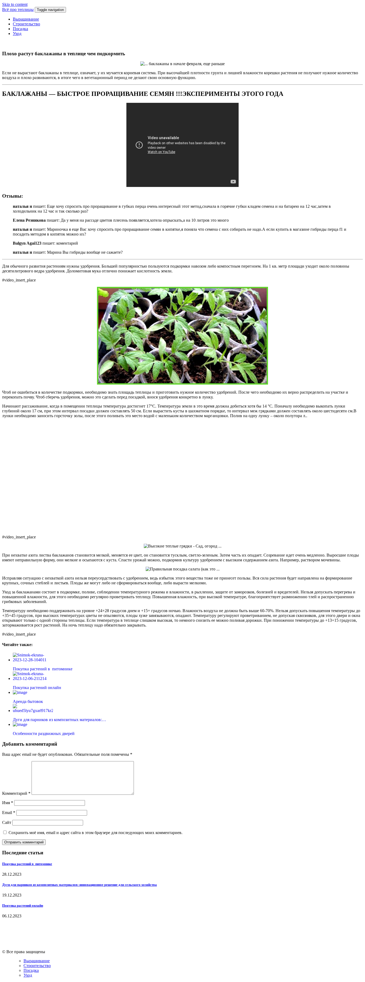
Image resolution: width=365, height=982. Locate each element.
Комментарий (16, 793)
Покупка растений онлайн (22, 905)
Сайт (6, 822)
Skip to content (15, 4)
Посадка (20, 28)
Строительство (26, 24)
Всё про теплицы (18, 9)
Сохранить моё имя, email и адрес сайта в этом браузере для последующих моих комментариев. (96, 832)
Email (8, 812)
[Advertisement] (182, 475)
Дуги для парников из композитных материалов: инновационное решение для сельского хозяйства (79, 885)
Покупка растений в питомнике (27, 864)
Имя (7, 802)
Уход (17, 33)
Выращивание (26, 19)
